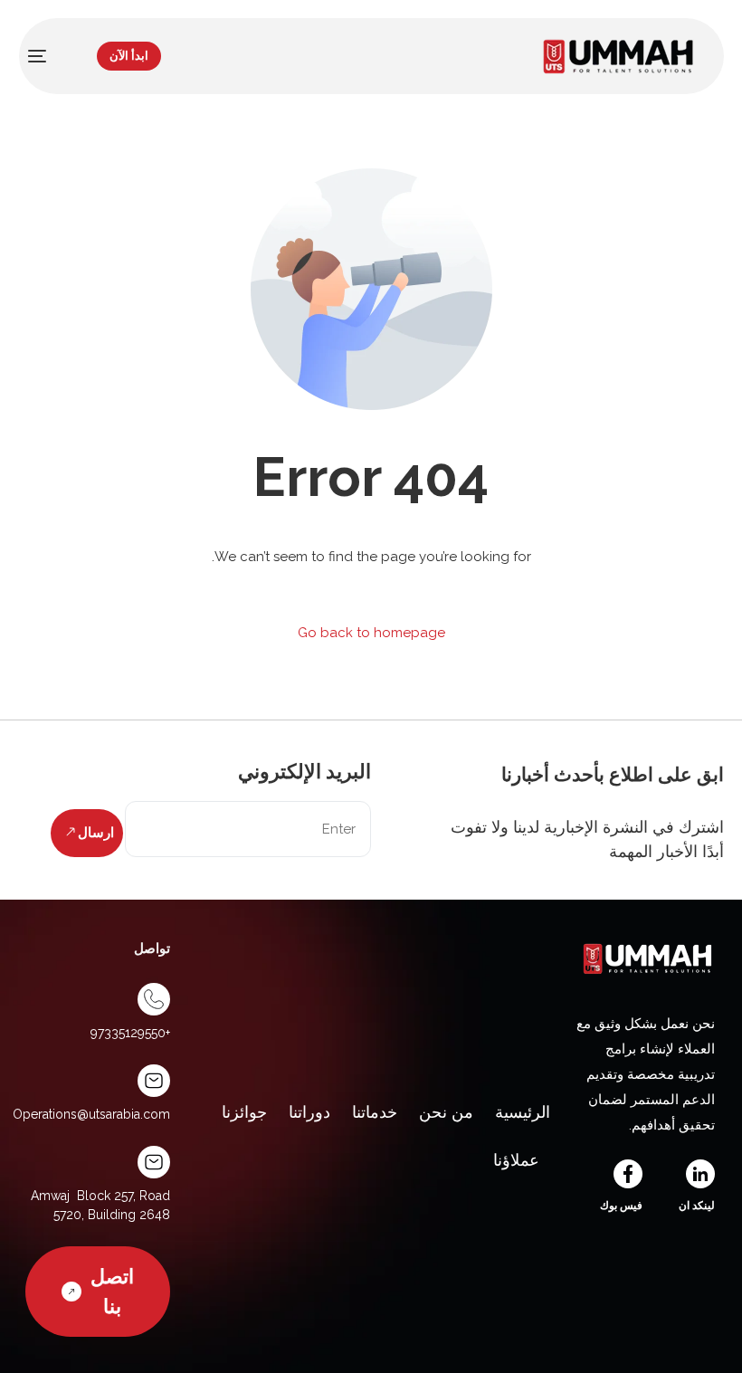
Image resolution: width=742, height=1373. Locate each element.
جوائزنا (244, 1111)
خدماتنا (374, 1111)
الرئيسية (522, 1111)
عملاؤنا (516, 1159)
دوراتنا (309, 1111)
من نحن (446, 1111)
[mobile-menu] (46, 56)
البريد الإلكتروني (304, 771)
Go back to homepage (371, 633)
